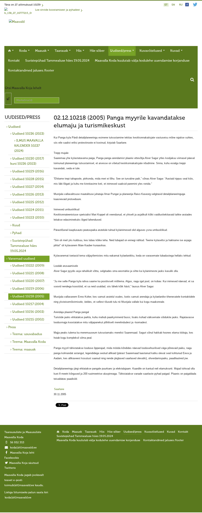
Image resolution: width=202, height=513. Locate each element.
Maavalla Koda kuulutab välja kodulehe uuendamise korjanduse (142, 60)
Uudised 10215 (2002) (28, 319)
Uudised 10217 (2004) (28, 304)
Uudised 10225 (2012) (28, 202)
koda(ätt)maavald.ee (23, 447)
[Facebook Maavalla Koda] (187, 5)
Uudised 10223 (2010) (28, 217)
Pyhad (17, 233)
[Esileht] (16, 22)
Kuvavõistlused (151, 51)
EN (174, 5)
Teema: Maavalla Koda (29, 342)
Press (12, 327)
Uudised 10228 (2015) (28, 179)
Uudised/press (121, 51)
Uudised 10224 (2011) (28, 210)
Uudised (14, 127)
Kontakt (14, 60)
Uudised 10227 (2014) (28, 187)
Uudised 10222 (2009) (28, 265)
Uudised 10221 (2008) (28, 273)
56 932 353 (17, 442)
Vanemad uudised (21, 258)
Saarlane (59, 389)
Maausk (41, 51)
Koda (23, 51)
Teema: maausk (24, 349)
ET (166, 5)
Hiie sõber (97, 51)
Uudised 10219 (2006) (28, 288)
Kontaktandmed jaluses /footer (31, 70)
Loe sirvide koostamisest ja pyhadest (57, 10)
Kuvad (175, 51)
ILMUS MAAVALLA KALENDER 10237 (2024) (28, 146)
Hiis (79, 51)
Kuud (16, 225)
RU (180, 5)
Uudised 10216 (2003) (28, 312)
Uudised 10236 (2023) (28, 133)
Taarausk (62, 51)
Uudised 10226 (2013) (28, 194)
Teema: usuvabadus (27, 334)
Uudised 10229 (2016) (28, 171)
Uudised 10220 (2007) (28, 281)
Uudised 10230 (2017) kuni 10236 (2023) (27, 161)
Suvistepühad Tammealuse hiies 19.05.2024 (57, 60)
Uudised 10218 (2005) (28, 296)
